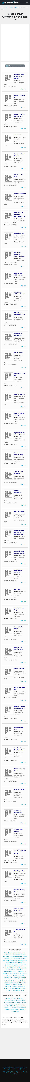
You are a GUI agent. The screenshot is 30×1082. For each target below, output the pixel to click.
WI (9, 990)
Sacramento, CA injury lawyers (12, 958)
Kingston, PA (8, 984)
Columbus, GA (12, 969)
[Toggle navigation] (27, 2)
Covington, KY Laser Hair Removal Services (15, 1006)
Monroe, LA (6, 973)
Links (11, 1069)
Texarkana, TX (21, 986)
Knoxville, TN (21, 984)
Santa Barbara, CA (19, 962)
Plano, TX (14, 986)
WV (11, 990)
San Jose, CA (21, 960)
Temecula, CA (7, 964)
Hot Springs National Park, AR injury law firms (15, 956)
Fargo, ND (22, 977)
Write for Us (17, 1069)
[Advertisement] (15, 42)
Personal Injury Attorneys (13, 8)
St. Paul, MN (14, 975)
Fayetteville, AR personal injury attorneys (14, 954)
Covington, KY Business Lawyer (12, 1007)
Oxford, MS (16, 977)
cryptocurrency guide (18, 990)
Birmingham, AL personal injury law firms (14, 953)
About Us (23, 1069)
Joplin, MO (21, 975)
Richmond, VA (7, 988)
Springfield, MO (8, 977)
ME (9, 975)
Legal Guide (10, 1067)
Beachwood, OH (17, 981)
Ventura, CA (14, 964)
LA (20, 973)
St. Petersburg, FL (15, 968)
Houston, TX (8, 986)
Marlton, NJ (6, 979)
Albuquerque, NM (21, 979)
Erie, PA (23, 982)
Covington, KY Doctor (19, 1004)
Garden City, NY (8, 981)
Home (3, 8)
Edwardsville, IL (8, 971)
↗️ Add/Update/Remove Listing (15, 66)
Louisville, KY (21, 971)
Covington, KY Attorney (11, 998)
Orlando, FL (19, 966)
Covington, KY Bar (20, 1000)
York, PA (14, 984)
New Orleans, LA (14, 973)
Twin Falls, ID (19, 969)
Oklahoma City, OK (15, 982)
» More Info (23, 89)
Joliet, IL (15, 971)
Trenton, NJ (13, 979)
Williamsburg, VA (16, 988)
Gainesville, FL (11, 966)
